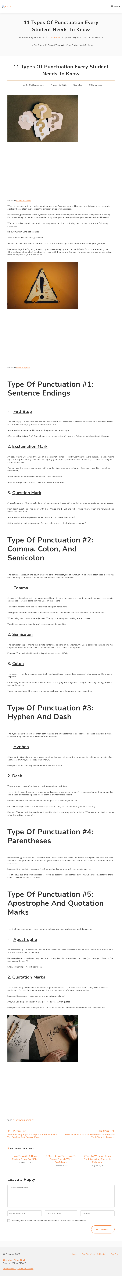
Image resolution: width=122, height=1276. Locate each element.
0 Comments (54, 37)
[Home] (30, 45)
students (30, 1120)
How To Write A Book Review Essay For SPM (24, 1158)
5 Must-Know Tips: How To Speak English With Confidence (61, 1159)
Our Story (86, 1254)
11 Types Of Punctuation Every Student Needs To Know (69, 45)
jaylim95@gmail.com (33, 85)
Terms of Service (25, 1268)
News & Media (98, 1254)
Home (74, 1254)
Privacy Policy (9, 1268)
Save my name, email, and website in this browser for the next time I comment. (49, 1220)
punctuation (19, 1120)
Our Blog (78, 85)
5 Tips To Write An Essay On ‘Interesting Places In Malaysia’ (97, 1159)
